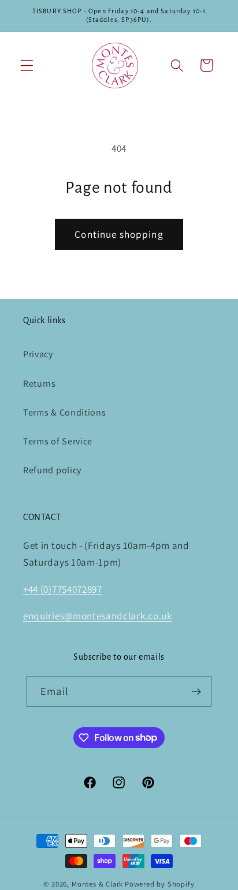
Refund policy (52, 470)
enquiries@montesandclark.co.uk (97, 615)
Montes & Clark (97, 884)
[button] (27, 65)
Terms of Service (57, 441)
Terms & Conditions (64, 412)
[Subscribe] (196, 691)
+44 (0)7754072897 (62, 589)
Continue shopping (119, 234)
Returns (39, 383)
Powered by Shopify (160, 884)
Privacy (38, 354)
